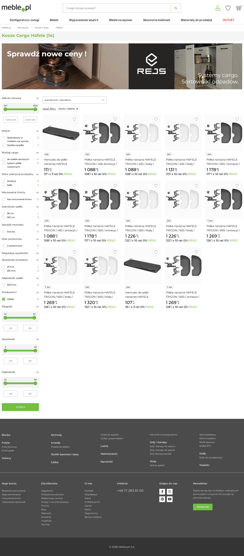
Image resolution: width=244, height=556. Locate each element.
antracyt (23, 181)
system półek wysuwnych (23, 165)
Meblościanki (109, 453)
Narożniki (107, 461)
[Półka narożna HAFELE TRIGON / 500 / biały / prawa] (183, 199)
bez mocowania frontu (23, 199)
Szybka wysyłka (23, 145)
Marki (88, 509)
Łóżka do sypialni (110, 434)
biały (23, 185)
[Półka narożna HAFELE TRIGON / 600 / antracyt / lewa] (183, 265)
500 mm (23, 284)
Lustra (104, 446)
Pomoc (45, 505)
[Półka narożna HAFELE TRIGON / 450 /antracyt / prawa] (101, 132)
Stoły (153, 461)
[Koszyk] (239, 8)
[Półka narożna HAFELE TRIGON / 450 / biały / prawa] (183, 132)
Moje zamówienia (11, 494)
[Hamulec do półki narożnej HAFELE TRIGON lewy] (142, 265)
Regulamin (47, 490)
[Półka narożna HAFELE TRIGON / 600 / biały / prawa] (101, 265)
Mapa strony (91, 513)
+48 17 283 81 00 (130, 490)
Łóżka (54, 462)
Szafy (202, 453)
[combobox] (75, 100)
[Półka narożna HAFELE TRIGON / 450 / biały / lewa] (142, 132)
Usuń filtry (49, 108)
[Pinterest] (162, 499)
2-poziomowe (23, 245)
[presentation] (7, 66)
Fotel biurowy (9, 446)
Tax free (45, 524)
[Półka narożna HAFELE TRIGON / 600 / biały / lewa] (61, 265)
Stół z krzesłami (207, 438)
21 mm (23, 266)
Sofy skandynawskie (160, 453)
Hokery (6, 458)
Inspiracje (46, 520)
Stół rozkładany (207, 434)
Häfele (23, 299)
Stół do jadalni (157, 465)
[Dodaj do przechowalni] (74, 119)
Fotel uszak (8, 450)
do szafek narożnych (23, 159)
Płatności (46, 513)
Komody (56, 435)
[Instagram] (170, 492)
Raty (43, 509)
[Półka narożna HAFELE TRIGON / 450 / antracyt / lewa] (61, 199)
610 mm (23, 270)
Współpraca (91, 494)
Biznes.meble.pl (93, 517)
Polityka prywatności (52, 494)
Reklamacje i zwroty (52, 498)
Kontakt (89, 490)
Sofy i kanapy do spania (162, 450)
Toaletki (204, 465)
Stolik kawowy (207, 442)
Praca (88, 498)
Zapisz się (203, 507)
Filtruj (20, 407)
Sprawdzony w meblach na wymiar (23, 139)
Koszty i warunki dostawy (55, 502)
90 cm (23, 213)
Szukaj (176, 8)
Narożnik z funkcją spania (163, 434)
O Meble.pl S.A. (92, 502)
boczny (23, 231)
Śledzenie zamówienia (13, 490)
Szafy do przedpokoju (210, 457)
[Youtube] (170, 499)
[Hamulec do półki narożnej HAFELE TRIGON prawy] (61, 132)
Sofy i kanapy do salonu (162, 446)
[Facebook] (162, 492)
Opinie (88, 505)
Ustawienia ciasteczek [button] (13, 502)
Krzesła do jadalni (60, 446)
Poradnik (46, 517)
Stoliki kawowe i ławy (65, 454)
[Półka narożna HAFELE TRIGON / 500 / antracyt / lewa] (223, 132)
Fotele (6, 442)
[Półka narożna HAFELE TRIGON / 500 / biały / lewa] (142, 199)
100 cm (23, 217)
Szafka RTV (205, 446)
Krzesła (55, 442)
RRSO (68, 174)
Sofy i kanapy (158, 442)
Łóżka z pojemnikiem (112, 438)
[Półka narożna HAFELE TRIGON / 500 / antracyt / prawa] (101, 199)
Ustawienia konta (11, 498)
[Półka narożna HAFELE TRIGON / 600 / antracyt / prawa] (223, 199)
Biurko (6, 435)
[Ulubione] (228, 8)
